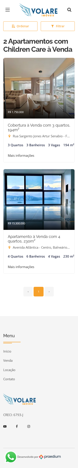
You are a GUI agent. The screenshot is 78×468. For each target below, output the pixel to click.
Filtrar (60, 26)
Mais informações (21, 155)
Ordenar (23, 26)
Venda (8, 360)
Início (7, 351)
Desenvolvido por (28, 456)
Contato (9, 379)
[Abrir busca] (69, 9)
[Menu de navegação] (8, 9)
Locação (9, 370)
